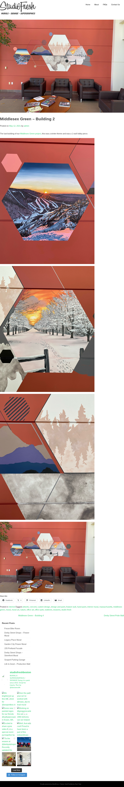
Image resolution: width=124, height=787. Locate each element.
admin (26, 126)
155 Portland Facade (13, 648)
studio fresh (66, 610)
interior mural (92, 607)
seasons (56, 610)
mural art (15, 610)
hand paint (81, 607)
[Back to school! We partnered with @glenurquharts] (9, 759)
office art (30, 610)
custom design (44, 607)
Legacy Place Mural (12, 640)
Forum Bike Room (12, 628)
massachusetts (105, 607)
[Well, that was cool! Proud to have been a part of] (24, 729)
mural (8, 610)
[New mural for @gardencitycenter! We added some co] (24, 744)
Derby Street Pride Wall (114, 616)
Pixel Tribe (78, 784)
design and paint (58, 607)
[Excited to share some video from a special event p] (9, 729)
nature (23, 610)
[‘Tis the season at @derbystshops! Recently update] (9, 744)
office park (39, 610)
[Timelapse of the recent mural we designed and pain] (24, 759)
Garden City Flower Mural (15, 644)
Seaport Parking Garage (14, 660)
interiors (12, 607)
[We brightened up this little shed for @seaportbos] (9, 699)
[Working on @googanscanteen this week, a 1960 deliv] (24, 714)
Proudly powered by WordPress (49, 784)
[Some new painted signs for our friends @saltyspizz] (9, 714)
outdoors (48, 610)
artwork (25, 607)
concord (33, 607)
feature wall (71, 607)
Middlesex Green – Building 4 (31, 616)
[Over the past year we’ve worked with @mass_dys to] (24, 699)
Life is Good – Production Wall (17, 664)
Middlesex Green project (30, 134)
